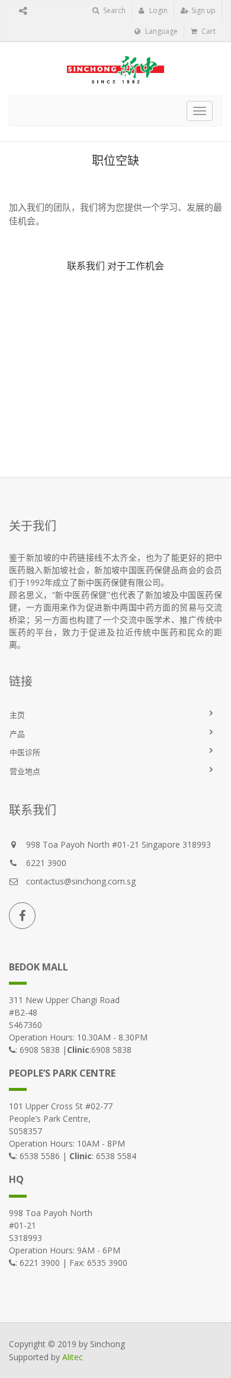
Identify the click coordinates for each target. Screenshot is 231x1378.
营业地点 (24, 771)
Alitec (72, 1357)
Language (160, 31)
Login (157, 10)
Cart (208, 31)
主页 (17, 714)
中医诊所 (24, 752)
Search (113, 10)
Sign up (203, 10)
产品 (17, 733)
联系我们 (86, 265)
